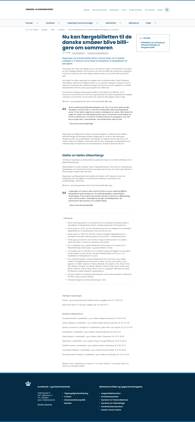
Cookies (67, 396)
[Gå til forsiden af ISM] (39, 9)
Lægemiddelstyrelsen (111, 393)
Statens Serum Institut (111, 410)
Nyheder (68, 403)
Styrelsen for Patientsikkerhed (114, 400)
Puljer (148, 23)
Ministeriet (111, 23)
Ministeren (134, 23)
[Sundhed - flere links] (58, 23)
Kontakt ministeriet (45, 404)
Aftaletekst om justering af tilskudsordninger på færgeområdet (153, 44)
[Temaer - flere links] (37, 23)
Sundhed (50, 23)
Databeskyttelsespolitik (73, 400)
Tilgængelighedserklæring (73, 393)
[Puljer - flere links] (155, 23)
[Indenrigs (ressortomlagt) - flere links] (97, 23)
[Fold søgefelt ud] (167, 9)
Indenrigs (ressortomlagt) (80, 23)
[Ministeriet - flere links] (120, 23)
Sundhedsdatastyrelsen (112, 406)
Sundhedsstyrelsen (109, 396)
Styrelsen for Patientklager (113, 403)
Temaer (29, 23)
